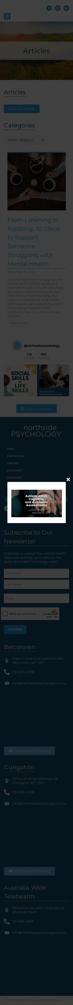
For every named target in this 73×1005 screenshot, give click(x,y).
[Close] (68, 479)
